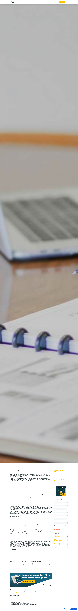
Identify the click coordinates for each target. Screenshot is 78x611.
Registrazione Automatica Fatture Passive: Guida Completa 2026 (60, 473)
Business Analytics (57, 536)
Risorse (55, 547)
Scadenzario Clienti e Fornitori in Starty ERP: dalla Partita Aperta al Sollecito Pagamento (60, 476)
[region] (39, 608)
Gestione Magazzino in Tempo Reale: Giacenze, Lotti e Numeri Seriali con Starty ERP (60, 479)
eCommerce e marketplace (58, 540)
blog (55, 535)
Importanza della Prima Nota (15, 490)
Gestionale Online (57, 543)
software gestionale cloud (15, 592)
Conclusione (13, 491)
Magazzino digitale (57, 544)
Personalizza (62, 609)
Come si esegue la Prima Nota (16, 487)
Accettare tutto (74, 609)
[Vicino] (77, 605)
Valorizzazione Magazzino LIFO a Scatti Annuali (60, 471)
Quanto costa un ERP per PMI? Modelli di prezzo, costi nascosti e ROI (60, 482)
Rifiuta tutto (67, 609)
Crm (55, 539)
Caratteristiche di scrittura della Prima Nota (18, 488)
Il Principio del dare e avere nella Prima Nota (18, 489)
